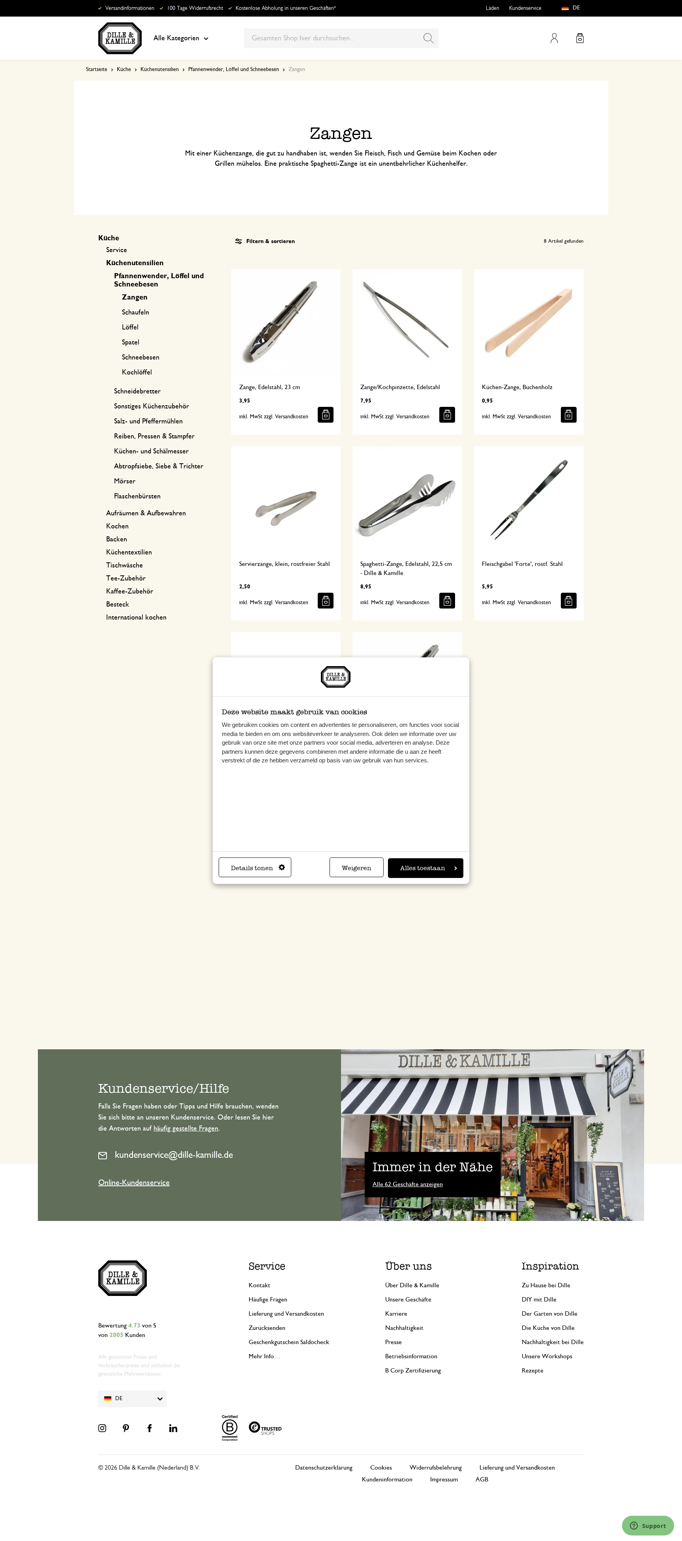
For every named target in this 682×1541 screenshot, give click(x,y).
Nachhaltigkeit (404, 1328)
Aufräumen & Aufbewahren (146, 513)
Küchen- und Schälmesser (151, 451)
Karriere (396, 1314)
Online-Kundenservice (134, 1183)
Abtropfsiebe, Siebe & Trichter (158, 466)
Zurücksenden (267, 1328)
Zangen (135, 297)
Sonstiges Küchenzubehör (151, 406)
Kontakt (259, 1285)
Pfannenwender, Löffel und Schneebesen (233, 69)
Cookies (381, 1467)
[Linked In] (173, 1428)
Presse (393, 1342)
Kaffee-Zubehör (129, 591)
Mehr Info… (264, 1356)
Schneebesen (140, 357)
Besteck (117, 604)
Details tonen (252, 868)
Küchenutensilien (160, 69)
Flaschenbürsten (137, 496)
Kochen (117, 526)
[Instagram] (102, 1428)
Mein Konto (554, 38)
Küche (124, 69)
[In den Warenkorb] (326, 415)
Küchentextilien (129, 552)
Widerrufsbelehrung (436, 1467)
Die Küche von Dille (548, 1328)
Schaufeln (135, 312)
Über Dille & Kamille (412, 1285)
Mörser (124, 481)
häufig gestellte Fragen (186, 1128)
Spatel (130, 342)
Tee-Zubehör (126, 578)
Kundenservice (525, 8)
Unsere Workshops (547, 1356)
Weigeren (356, 868)
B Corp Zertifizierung (413, 1370)
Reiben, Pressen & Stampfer (154, 436)
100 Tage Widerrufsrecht (195, 8)
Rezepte (532, 1370)
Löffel (130, 327)
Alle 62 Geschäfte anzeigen (408, 1184)
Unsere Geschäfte (408, 1299)
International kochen (136, 617)
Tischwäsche (124, 565)
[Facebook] (150, 1428)
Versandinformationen (129, 8)
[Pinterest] (126, 1428)
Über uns (408, 1266)
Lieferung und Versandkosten (286, 1314)
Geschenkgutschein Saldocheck (289, 1342)
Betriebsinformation (411, 1356)
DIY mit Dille (539, 1299)
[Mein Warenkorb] (580, 38)
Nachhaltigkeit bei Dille (553, 1342)
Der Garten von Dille (549, 1314)
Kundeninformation (387, 1479)
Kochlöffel (137, 372)
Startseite (96, 69)
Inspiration (550, 1266)
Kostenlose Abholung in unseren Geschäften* (286, 8)
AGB (482, 1479)
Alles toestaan (422, 868)
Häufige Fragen (268, 1299)
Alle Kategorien (176, 38)
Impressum (444, 1479)
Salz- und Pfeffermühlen (148, 421)
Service (116, 250)
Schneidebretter (137, 391)
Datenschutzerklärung (323, 1467)
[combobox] (341, 38)
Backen (116, 539)
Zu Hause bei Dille (546, 1285)
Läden (492, 8)
